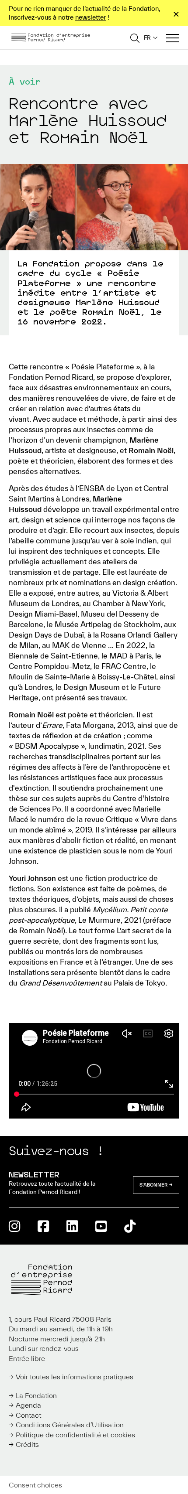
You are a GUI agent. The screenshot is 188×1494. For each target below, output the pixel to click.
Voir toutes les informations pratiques (74, 1377)
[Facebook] (43, 1226)
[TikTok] (130, 1226)
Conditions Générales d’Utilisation (70, 1425)
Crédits (27, 1444)
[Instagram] (14, 1226)
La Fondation (36, 1395)
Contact (28, 1415)
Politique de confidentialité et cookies (75, 1435)
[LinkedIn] (72, 1226)
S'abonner (153, 1184)
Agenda (28, 1405)
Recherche (134, 38)
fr (147, 37)
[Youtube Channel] (101, 1226)
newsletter (90, 17)
